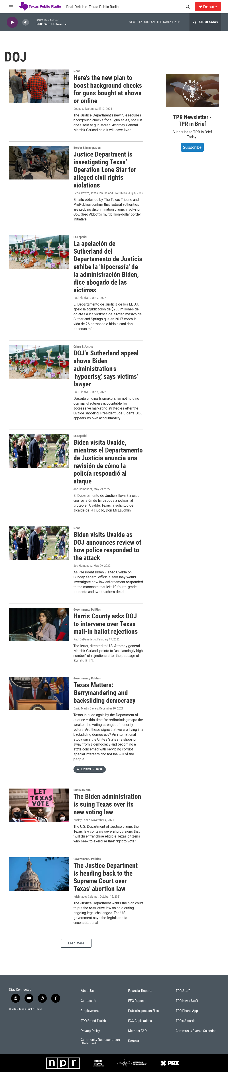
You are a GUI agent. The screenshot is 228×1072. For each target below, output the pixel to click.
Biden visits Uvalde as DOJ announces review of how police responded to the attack (107, 546)
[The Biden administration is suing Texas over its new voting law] (39, 805)
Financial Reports (140, 991)
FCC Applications (140, 1021)
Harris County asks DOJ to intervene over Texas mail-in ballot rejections (105, 624)
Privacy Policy (90, 1031)
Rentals (133, 1041)
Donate (210, 6)
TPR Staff (183, 991)
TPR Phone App (187, 1011)
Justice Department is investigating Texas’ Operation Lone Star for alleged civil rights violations (104, 169)
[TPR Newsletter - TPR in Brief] (192, 90)
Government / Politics (87, 609)
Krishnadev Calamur (85, 896)
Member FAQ (137, 1031)
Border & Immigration (87, 147)
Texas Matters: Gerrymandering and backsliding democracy (104, 692)
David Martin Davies (85, 708)
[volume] (25, 22)
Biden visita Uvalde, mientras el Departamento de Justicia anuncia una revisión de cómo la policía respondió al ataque (108, 461)
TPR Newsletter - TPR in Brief (192, 120)
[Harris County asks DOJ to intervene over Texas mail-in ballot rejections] (39, 624)
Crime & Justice (83, 346)
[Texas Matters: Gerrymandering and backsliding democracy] (39, 693)
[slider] (32, 22)
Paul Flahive (81, 298)
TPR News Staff (187, 1001)
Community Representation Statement (100, 1041)
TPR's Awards (185, 1021)
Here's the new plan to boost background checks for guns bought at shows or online (107, 89)
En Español (80, 237)
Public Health (82, 790)
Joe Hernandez (82, 489)
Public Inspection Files (143, 1011)
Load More (76, 943)
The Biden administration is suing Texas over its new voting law (107, 804)
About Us (87, 991)
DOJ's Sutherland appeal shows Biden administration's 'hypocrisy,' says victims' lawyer (106, 368)
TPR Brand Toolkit (93, 1021)
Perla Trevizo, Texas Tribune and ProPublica (100, 193)
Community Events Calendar (196, 1031)
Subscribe (192, 147)
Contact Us (88, 1001)
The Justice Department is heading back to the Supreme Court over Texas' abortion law (105, 877)
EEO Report (136, 1001)
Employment (90, 1011)
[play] (12, 22)
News (76, 71)
